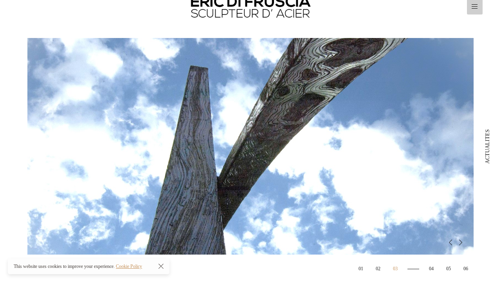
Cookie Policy (129, 266)
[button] (450, 242)
